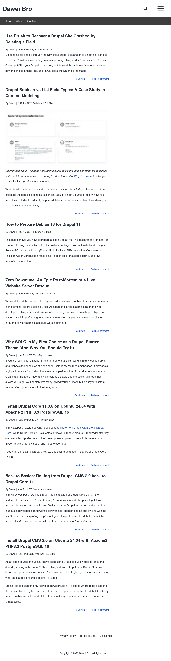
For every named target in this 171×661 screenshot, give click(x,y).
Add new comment (100, 78)
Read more (80, 78)
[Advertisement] (141, 51)
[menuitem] (8, 21)
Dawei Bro (17, 8)
